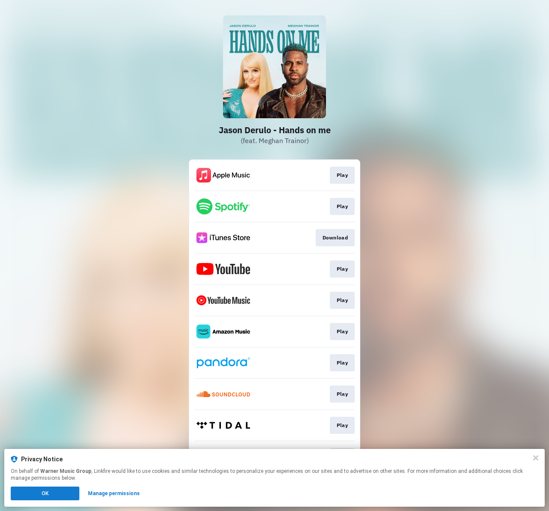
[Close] (536, 458)
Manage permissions (114, 493)
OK (45, 493)
